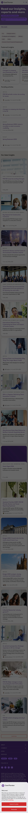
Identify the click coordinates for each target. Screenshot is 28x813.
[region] (14, 797)
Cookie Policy (11, 800)
